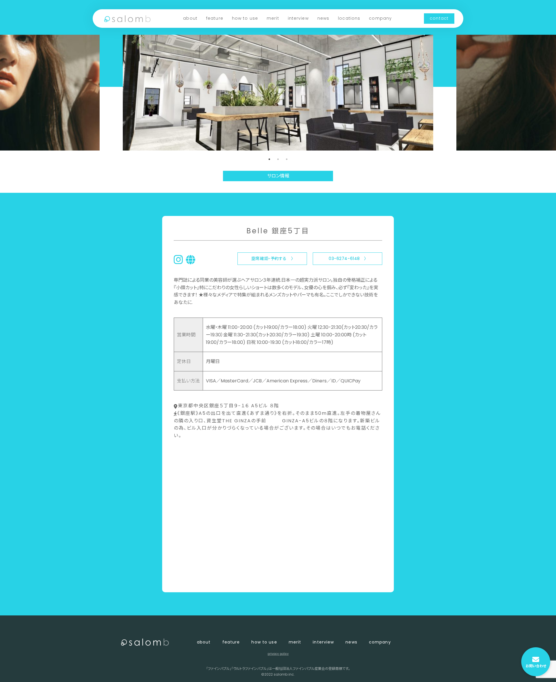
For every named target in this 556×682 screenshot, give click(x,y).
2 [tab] (278, 159)
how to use (245, 18)
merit (273, 18)
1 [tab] (269, 159)
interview (298, 18)
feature (214, 18)
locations (349, 18)
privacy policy (278, 654)
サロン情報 (278, 176)
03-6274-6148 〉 (347, 258)
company (380, 18)
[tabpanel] (278, 93)
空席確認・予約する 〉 (272, 258)
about (190, 18)
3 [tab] (287, 159)
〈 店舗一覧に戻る (193, 578)
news (323, 18)
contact (439, 18)
